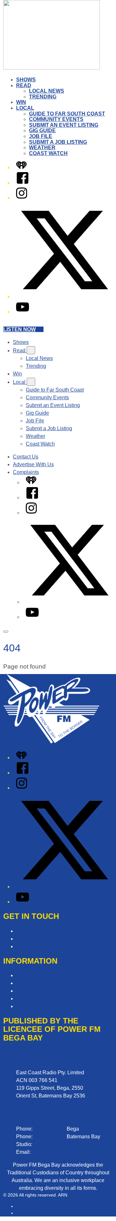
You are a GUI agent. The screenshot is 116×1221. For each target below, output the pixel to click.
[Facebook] (22, 182)
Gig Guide (42, 130)
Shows (26, 79)
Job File (40, 136)
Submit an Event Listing (63, 125)
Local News (46, 91)
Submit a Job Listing (58, 142)
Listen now (19, 329)
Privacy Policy (32, 991)
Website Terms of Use (41, 998)
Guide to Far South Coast (67, 113)
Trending (42, 96)
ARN (20, 1206)
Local (25, 108)
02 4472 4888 (49, 1136)
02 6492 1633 (49, 1129)
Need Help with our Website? (49, 946)
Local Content (32, 1006)
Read (23, 85)
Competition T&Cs (37, 975)
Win (21, 102)
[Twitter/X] (64, 296)
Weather (42, 147)
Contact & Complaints (41, 931)
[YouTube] (22, 311)
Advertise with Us (36, 938)
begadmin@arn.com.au (58, 1152)
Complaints (26, 472)
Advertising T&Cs (36, 983)
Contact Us (25, 456)
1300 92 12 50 (50, 1144)
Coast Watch (48, 153)
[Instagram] (21, 197)
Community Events (56, 119)
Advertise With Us (33, 464)
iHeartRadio (28, 1213)
